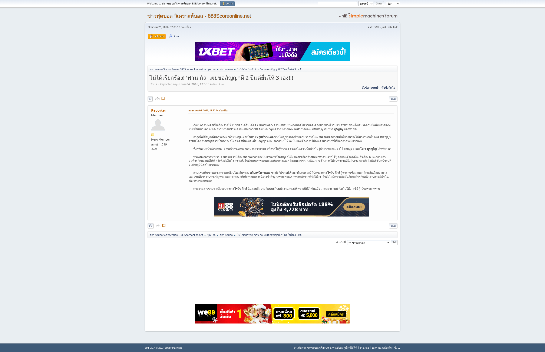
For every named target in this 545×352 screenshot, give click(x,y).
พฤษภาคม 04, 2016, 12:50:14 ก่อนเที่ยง (208, 110)
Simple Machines (173, 347)
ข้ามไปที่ (341, 242)
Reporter (158, 110)
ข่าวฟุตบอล (313, 347)
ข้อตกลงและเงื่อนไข (382, 347)
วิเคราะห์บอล (336, 347)
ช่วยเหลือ (364, 347)
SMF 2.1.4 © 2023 (154, 347)
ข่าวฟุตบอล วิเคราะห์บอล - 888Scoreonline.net (199, 16)
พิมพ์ (393, 98)
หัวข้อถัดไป (388, 88)
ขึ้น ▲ (397, 347)
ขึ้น (150, 225)
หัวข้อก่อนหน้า (370, 88)
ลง (150, 98)
